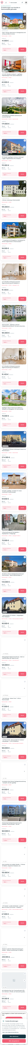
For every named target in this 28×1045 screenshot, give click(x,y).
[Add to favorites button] (25, 14)
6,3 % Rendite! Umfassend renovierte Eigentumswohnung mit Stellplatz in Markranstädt (11, 282)
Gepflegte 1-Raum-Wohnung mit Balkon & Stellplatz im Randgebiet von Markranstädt (12, 408)
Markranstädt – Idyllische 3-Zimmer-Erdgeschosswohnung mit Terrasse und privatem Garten (14, 325)
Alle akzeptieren (14, 1041)
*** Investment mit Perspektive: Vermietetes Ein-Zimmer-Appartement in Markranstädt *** (13, 241)
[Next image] (24, 21)
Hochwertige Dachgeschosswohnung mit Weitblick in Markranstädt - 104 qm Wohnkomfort (12, 823)
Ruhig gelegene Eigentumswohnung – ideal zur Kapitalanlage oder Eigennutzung (13, 657)
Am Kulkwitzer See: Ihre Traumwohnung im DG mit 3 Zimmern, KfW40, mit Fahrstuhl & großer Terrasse (13, 991)
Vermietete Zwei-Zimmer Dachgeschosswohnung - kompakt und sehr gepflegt (14, 782)
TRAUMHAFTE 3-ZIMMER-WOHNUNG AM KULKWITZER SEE (12, 116)
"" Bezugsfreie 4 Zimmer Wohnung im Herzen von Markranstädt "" (14, 450)
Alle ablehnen (14, 1036)
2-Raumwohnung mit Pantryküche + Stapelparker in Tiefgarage (10, 533)
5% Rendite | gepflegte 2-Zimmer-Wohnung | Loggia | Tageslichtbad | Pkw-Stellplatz (13, 157)
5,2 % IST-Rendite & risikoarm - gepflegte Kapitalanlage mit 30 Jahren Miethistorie (12, 74)
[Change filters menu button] (22, 2)
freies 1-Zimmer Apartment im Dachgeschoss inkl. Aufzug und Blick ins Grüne (14, 33)
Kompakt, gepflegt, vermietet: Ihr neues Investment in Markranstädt (12, 491)
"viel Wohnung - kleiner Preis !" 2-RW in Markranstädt (11, 699)
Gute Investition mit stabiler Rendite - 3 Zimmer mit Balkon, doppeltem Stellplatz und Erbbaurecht (13, 865)
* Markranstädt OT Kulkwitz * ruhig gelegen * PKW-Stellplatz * (13, 616)
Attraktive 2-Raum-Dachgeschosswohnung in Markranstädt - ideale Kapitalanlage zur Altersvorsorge (13, 574)
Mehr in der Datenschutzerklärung (10, 1032)
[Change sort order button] (6, 2)
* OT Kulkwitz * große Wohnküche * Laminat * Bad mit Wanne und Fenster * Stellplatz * (13, 906)
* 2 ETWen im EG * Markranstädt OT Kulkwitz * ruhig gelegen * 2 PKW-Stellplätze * (13, 740)
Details (22, 49)
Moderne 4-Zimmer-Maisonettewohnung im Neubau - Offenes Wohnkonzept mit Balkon (12, 949)
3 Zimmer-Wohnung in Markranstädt (11, 200)
